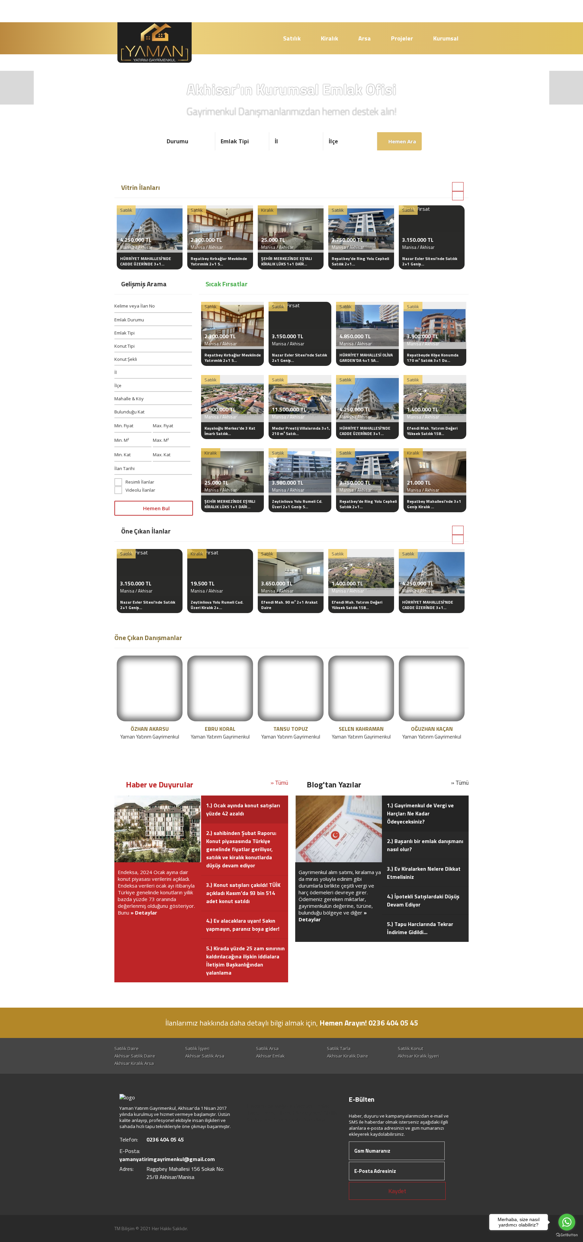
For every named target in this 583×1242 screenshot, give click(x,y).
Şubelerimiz (287, 1119)
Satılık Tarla (339, 1048)
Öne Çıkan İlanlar (146, 531)
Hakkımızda (260, 1105)
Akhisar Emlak (270, 1056)
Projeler (402, 38)
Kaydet (397, 1190)
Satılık (292, 38)
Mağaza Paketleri (294, 1105)
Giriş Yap (449, 11)
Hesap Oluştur (395, 11)
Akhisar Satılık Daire (134, 1056)
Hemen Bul (156, 508)
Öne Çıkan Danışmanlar (148, 637)
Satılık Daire (126, 1048)
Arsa (364, 38)
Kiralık (329, 38)
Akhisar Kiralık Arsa (134, 1063)
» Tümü (279, 782)
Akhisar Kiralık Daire (347, 1056)
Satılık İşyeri (197, 1048)
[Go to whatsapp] (566, 1222)
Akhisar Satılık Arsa (204, 1056)
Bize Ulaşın (314, 1119)
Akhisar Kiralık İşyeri (418, 1056)
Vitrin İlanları (140, 187)
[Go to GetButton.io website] (567, 1235)
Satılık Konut (410, 1048)
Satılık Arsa (267, 1048)
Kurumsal (446, 38)
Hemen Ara (401, 141)
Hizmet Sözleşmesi (299, 1112)
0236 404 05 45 (330, 10)
